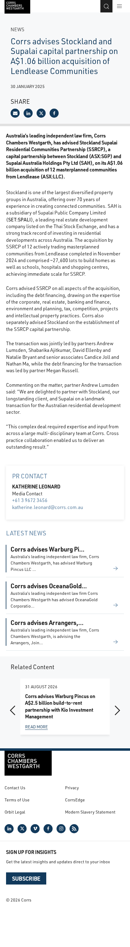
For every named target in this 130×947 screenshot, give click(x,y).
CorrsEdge (75, 800)
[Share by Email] (15, 113)
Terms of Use (17, 800)
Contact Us (15, 787)
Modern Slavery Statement (90, 812)
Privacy (72, 787)
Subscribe (26, 878)
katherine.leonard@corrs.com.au (47, 507)
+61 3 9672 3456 (29, 500)
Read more (36, 727)
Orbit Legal (15, 812)
